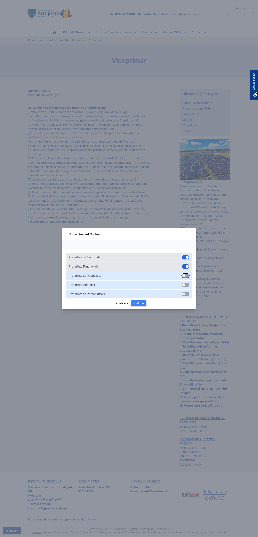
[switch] (185, 276)
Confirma (138, 303)
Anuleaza (122, 303)
